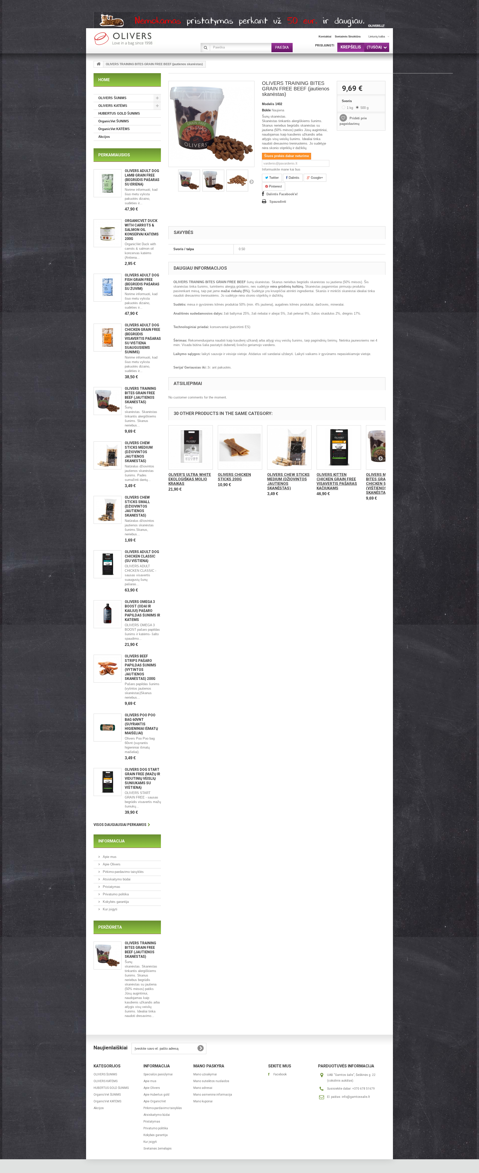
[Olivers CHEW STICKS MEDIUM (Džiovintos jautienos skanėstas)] (289, 447)
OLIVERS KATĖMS (112, 106)
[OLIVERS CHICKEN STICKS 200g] (240, 447)
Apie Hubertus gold (156, 1094)
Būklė (266, 110)
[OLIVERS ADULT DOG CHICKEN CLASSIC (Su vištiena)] (107, 564)
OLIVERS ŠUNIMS (112, 98)
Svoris (347, 101)
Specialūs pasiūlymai (158, 1074)
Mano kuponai (203, 1101)
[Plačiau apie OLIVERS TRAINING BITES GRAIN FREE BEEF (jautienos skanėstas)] (107, 956)
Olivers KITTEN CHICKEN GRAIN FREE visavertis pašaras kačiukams (337, 481)
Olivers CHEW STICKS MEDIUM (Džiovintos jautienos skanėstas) (139, 452)
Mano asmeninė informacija (212, 1094)
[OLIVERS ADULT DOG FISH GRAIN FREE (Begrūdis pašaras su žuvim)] (107, 288)
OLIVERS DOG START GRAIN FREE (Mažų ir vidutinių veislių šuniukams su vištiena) (142, 778)
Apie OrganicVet (154, 1101)
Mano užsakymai (205, 1074)
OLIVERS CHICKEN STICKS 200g (234, 476)
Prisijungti (324, 45)
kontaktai (325, 36)
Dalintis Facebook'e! (282, 194)
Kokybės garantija (115, 902)
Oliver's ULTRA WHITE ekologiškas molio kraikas (189, 479)
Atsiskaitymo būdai (116, 879)
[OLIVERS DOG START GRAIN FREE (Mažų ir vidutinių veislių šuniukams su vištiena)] (107, 782)
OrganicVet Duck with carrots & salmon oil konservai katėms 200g (142, 230)
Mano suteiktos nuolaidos (211, 1081)
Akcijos (104, 137)
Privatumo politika (115, 894)
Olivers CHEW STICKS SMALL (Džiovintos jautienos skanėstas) (137, 506)
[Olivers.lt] (140, 39)
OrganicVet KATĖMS (114, 129)
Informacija (111, 841)
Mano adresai (202, 1088)
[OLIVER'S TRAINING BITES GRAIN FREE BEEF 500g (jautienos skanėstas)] (107, 401)
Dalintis (293, 178)
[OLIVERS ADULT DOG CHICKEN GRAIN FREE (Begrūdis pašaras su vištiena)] (107, 338)
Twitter (273, 178)
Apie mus (109, 857)
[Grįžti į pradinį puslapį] (98, 64)
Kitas (251, 181)
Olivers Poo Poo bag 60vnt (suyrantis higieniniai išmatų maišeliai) (141, 724)
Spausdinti (277, 201)
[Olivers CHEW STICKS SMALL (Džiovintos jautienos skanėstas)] (107, 510)
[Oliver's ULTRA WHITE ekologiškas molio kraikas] (190, 447)
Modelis (268, 104)
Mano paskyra (208, 1066)
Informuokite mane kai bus (281, 169)
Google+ (316, 178)
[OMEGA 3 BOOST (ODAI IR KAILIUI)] (107, 614)
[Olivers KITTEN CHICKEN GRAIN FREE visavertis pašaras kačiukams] (339, 447)
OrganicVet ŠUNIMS (113, 121)
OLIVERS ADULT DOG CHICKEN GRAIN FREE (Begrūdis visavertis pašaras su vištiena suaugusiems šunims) (143, 338)
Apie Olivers (111, 864)
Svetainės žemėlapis (157, 1148)
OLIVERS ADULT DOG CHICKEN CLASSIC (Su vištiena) (142, 556)
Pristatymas (111, 887)
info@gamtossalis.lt (356, 1097)
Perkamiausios (114, 155)
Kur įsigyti (109, 909)
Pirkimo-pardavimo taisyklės (123, 872)
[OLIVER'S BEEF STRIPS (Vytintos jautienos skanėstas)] (107, 669)
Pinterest (275, 186)
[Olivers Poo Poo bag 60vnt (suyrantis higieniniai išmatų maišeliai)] (107, 728)
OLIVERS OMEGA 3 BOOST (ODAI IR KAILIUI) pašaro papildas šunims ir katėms (142, 611)
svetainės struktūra (347, 36)
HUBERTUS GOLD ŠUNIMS (119, 113)
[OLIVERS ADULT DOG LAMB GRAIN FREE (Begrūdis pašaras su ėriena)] (107, 183)
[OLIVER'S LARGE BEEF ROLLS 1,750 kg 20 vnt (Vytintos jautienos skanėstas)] (107, 455)
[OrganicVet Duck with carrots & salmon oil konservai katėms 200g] (107, 233)
